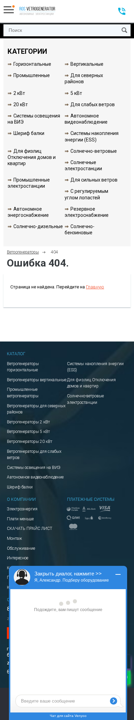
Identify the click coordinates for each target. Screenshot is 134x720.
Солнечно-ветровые (93, 151)
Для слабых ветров (92, 104)
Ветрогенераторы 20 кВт (29, 441)
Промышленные (31, 75)
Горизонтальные (32, 64)
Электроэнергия (22, 509)
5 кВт (76, 93)
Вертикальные (86, 64)
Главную (95, 286)
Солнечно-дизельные (38, 226)
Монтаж (14, 538)
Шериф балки (28, 133)
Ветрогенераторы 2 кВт (28, 422)
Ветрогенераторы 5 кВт (28, 431)
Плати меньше (20, 519)
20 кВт (20, 104)
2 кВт (19, 93)
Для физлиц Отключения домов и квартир (32, 157)
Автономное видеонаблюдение (35, 477)
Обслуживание (21, 548)
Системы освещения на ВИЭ (33, 467)
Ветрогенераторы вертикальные (36, 379)
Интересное (17, 558)
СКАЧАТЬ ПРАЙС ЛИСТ (29, 528)
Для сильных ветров (94, 180)
